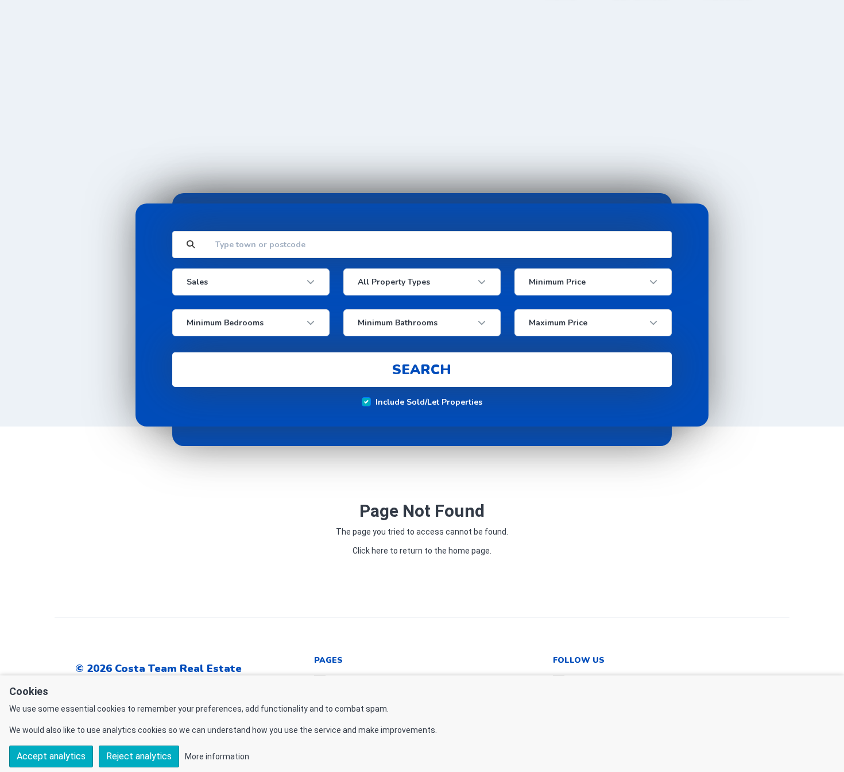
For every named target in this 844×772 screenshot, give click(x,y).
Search (421, 369)
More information (217, 756)
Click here (370, 550)
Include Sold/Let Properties (428, 402)
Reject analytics (139, 756)
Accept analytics (51, 756)
